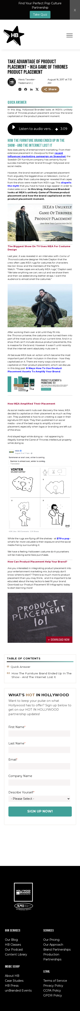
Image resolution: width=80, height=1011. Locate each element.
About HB (12, 976)
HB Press (11, 985)
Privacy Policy (53, 985)
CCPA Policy (52, 990)
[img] (56, 129)
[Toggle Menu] (69, 35)
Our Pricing (51, 940)
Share (52, 89)
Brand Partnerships (57, 949)
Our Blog (11, 940)
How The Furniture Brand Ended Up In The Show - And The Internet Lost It (41, 675)
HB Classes (13, 944)
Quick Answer (20, 666)
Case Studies (14, 981)
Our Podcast (14, 949)
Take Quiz (40, 14)
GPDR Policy (52, 995)
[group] (40, 129)
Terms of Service (55, 981)
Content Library (16, 954)
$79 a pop (63, 538)
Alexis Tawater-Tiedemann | (26, 81)
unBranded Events (18, 990)
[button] (14, 129)
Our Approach (53, 944)
